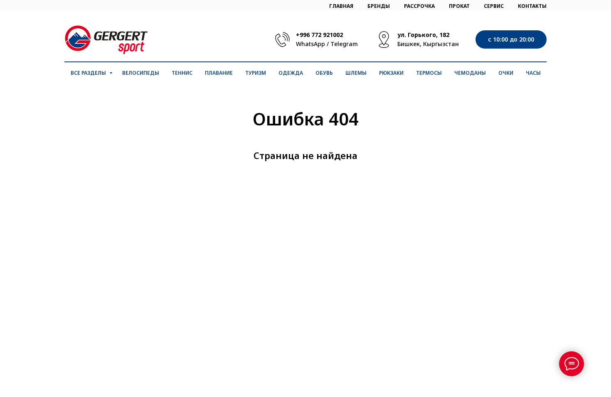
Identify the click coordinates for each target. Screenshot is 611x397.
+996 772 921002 (319, 35)
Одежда (290, 72)
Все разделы (89, 72)
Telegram (344, 44)
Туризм (255, 72)
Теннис (182, 72)
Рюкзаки (391, 72)
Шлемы (356, 72)
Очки (505, 72)
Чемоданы (470, 72)
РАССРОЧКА (419, 6)
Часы (533, 72)
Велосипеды (140, 72)
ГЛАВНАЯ (341, 6)
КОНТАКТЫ (532, 6)
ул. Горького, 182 (423, 35)
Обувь (324, 72)
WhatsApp (310, 44)
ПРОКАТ (459, 6)
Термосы (429, 72)
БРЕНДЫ (378, 6)
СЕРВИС (494, 6)
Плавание (219, 72)
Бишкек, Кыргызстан (428, 44)
